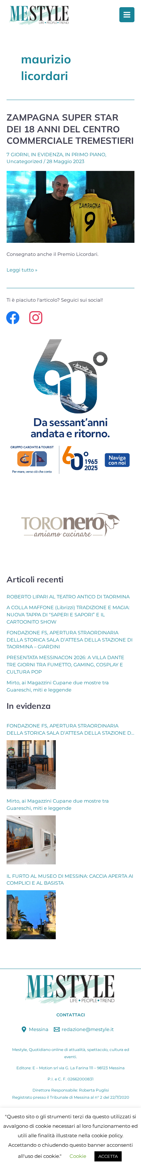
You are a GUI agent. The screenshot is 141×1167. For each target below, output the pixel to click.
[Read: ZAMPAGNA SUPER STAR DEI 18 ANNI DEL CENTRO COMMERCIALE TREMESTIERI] (70, 206)
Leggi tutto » (22, 269)
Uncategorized (24, 161)
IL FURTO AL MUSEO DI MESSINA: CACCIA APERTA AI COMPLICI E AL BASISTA (70, 879)
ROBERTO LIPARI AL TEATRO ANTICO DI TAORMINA (68, 597)
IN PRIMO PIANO (85, 155)
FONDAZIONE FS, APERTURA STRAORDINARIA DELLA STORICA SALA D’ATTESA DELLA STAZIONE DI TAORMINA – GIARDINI (69, 640)
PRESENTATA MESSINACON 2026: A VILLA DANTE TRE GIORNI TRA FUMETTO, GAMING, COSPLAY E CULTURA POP (65, 665)
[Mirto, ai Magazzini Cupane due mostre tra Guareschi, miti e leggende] (31, 839)
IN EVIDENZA (47, 155)
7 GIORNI (18, 155)
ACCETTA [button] (108, 1156)
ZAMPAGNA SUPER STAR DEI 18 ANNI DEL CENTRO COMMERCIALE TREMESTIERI (70, 129)
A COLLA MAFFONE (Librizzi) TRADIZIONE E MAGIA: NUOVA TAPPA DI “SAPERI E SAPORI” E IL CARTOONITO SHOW (68, 615)
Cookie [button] (78, 1156)
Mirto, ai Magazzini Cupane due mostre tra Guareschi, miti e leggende (58, 804)
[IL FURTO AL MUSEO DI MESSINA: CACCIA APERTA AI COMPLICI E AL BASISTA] (31, 914)
